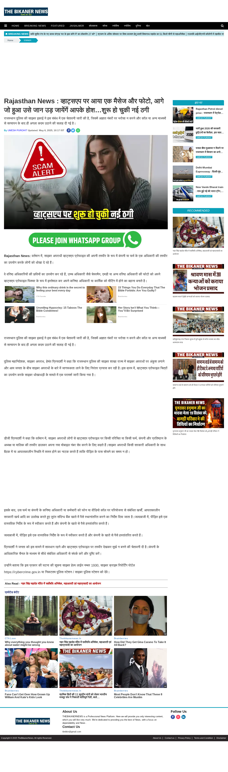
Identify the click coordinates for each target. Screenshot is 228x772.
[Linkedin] (183, 717)
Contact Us (71, 727)
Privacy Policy (184, 738)
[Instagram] (178, 717)
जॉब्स (104, 25)
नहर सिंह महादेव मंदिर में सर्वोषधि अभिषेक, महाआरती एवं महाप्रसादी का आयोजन (61, 583)
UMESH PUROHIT (17, 130)
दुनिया (138, 25)
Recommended (198, 210)
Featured (58, 25)
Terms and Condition (203, 738)
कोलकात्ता (93, 25)
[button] (5, 25)
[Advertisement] (114, 68)
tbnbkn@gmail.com (71, 731)
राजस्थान (27, 40)
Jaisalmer (77, 25)
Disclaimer (221, 738)
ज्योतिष (115, 25)
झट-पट (198, 102)
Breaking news (35, 25)
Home (15, 25)
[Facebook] (173, 717)
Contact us (169, 738)
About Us (69, 711)
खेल (148, 25)
